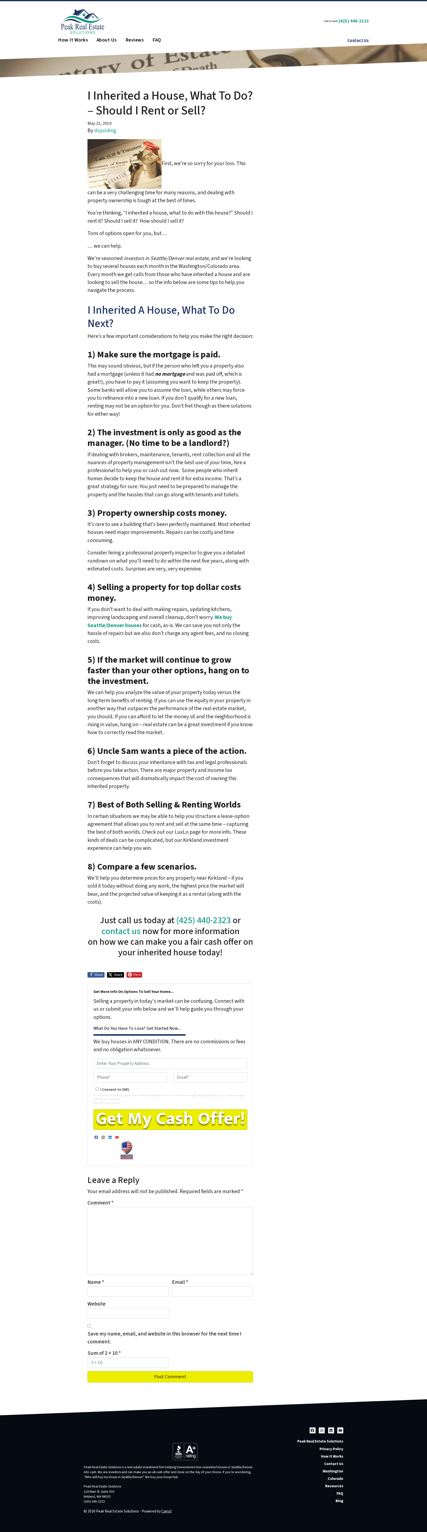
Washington (333, 1471)
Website (96, 1304)
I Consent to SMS (114, 1089)
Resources (334, 1486)
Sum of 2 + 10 (104, 1353)
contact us (121, 931)
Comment (100, 1203)
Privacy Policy (331, 1449)
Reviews (135, 40)
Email (180, 1282)
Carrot (166, 1511)
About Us (107, 40)
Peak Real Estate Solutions (320, 1441)
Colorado (335, 1478)
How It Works (73, 40)
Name (95, 1282)
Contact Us (358, 40)
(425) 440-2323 (354, 21)
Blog (339, 1501)
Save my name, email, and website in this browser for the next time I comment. (164, 1338)
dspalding (105, 130)
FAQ (156, 40)
